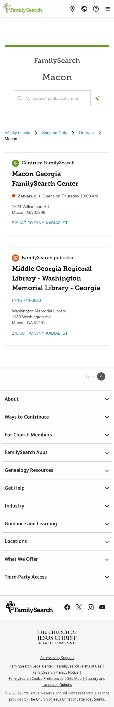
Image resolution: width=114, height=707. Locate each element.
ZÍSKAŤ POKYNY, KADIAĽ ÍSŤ (40, 223)
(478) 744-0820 (26, 300)
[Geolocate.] (97, 98)
